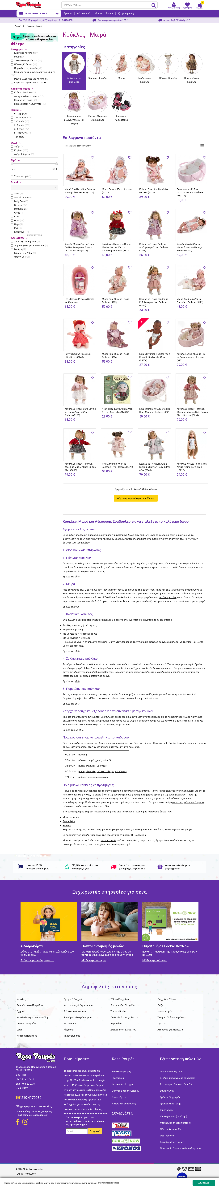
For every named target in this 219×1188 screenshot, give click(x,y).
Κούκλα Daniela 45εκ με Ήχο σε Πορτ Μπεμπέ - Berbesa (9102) (191, 357)
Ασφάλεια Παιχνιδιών (172, 1142)
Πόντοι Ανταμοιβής (171, 1129)
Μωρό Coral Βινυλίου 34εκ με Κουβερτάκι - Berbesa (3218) (80, 191)
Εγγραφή (95, 1131)
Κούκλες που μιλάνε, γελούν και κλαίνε (74, 120)
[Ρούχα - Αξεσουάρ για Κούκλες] (97, 93)
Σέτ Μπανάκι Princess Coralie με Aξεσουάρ (79, 301)
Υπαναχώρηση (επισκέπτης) (175, 1122)
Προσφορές (127, 13)
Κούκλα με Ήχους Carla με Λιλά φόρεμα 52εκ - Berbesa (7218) (153, 247)
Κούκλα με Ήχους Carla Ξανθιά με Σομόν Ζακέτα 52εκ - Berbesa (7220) (80, 412)
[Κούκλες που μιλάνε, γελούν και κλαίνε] (74, 93)
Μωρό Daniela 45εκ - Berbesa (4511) (117, 191)
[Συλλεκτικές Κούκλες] (145, 55)
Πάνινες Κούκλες (168, 78)
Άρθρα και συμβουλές (124, 1103)
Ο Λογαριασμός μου (171, 1071)
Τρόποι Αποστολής (170, 1103)
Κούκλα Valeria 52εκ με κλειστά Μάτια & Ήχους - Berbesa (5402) (189, 247)
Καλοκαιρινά (83, 13)
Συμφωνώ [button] (203, 1182)
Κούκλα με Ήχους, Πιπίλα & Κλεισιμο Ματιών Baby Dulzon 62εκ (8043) (154, 466)
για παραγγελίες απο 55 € (132, 868)
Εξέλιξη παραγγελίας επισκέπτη (177, 1078)
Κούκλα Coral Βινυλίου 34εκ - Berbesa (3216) (154, 191)
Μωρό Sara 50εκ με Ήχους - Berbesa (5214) (116, 355)
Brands (109, 13)
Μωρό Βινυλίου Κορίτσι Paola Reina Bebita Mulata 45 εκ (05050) (154, 357)
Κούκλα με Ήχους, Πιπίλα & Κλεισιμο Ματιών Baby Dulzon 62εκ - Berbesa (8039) (192, 412)
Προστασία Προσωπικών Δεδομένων (180, 1148)
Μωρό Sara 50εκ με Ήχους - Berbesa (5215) (116, 301)
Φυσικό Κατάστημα (122, 1084)
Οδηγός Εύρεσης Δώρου (125, 1090)
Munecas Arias (71, 817)
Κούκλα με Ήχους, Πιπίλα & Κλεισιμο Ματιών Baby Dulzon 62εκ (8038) (80, 466)
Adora (145, 829)
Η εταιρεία (118, 1078)
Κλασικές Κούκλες (98, 78)
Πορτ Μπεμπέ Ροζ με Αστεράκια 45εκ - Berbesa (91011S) (190, 192)
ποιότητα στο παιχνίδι (37, 868)
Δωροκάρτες (119, 1097)
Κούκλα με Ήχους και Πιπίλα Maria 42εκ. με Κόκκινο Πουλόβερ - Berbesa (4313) (116, 247)
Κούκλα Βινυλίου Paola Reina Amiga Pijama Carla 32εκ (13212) (192, 466)
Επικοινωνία (166, 1090)
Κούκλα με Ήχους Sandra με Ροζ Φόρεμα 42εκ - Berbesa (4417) (153, 302)
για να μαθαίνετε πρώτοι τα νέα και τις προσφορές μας (85, 1123)
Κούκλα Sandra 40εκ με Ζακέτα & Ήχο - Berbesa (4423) (117, 465)
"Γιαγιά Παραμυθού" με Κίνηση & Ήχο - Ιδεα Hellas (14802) (117, 410)
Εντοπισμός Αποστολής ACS (176, 1084)
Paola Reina (69, 821)
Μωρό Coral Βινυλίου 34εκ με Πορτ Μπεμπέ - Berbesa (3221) (154, 410)
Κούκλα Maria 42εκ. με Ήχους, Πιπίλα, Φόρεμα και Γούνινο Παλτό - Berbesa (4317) (80, 247)
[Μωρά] (121, 55)
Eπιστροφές (167, 1110)
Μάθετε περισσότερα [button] (108, 1182)
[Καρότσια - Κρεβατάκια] (121, 93)
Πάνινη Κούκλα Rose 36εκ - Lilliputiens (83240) (78, 355)
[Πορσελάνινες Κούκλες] (191, 55)
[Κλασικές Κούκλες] (97, 55)
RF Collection (138, 835)
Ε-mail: (19, 1115)
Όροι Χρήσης (167, 1135)
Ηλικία (98, 13)
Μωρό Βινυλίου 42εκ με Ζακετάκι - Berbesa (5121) (190, 301)
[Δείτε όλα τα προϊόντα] (74, 55)
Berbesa (67, 825)
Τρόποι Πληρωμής (170, 1097)
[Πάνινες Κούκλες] (168, 55)
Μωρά (121, 78)
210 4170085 (31, 1098)
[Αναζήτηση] (154, 5)
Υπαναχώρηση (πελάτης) (173, 1116)
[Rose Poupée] (37, 5)
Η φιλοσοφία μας (121, 1071)
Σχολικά (68, 13)
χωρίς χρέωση (172, 868)
